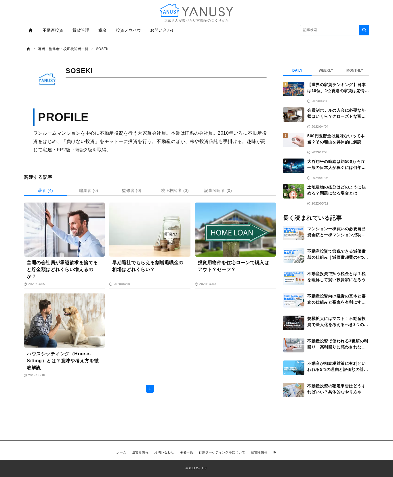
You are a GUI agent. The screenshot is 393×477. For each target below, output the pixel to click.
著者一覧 (186, 452)
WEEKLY (326, 70)
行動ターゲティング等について (222, 452)
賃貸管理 (81, 30)
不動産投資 (53, 30)
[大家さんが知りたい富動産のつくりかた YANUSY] (196, 10)
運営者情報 (140, 452)
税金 (102, 30)
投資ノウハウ (128, 30)
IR (275, 452)
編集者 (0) (88, 190)
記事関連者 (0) (218, 190)
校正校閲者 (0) (175, 190)
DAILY (297, 70)
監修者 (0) (132, 190)
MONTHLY (354, 70)
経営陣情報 (259, 452)
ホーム (121, 452)
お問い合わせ (162, 30)
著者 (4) (45, 190)
